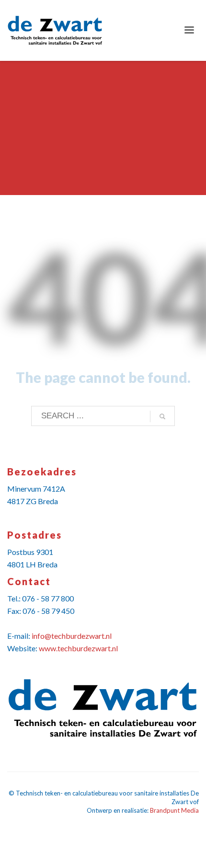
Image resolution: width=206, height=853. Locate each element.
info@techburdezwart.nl (72, 635)
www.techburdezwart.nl (78, 648)
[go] (162, 416)
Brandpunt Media (174, 810)
